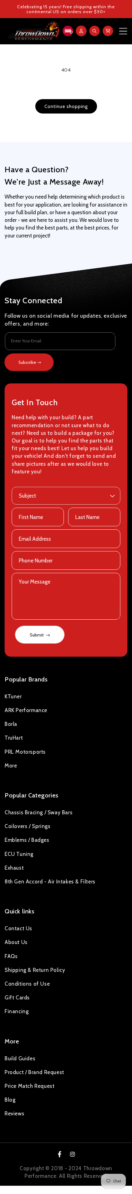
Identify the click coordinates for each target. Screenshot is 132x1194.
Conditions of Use (27, 984)
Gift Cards (17, 997)
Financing (17, 1011)
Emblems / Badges (27, 840)
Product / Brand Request (34, 1072)
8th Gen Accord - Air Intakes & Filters (50, 882)
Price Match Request (29, 1086)
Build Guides (20, 1058)
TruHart (14, 738)
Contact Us (18, 928)
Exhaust (14, 868)
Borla (11, 724)
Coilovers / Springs (27, 826)
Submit (37, 635)
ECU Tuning (19, 854)
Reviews (14, 1113)
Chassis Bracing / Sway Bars (38, 812)
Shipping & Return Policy (35, 970)
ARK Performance (26, 710)
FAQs (11, 956)
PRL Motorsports (25, 752)
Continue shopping (66, 106)
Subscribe (27, 362)
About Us (16, 942)
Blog (10, 1100)
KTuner (13, 696)
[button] (67, 31)
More (11, 766)
